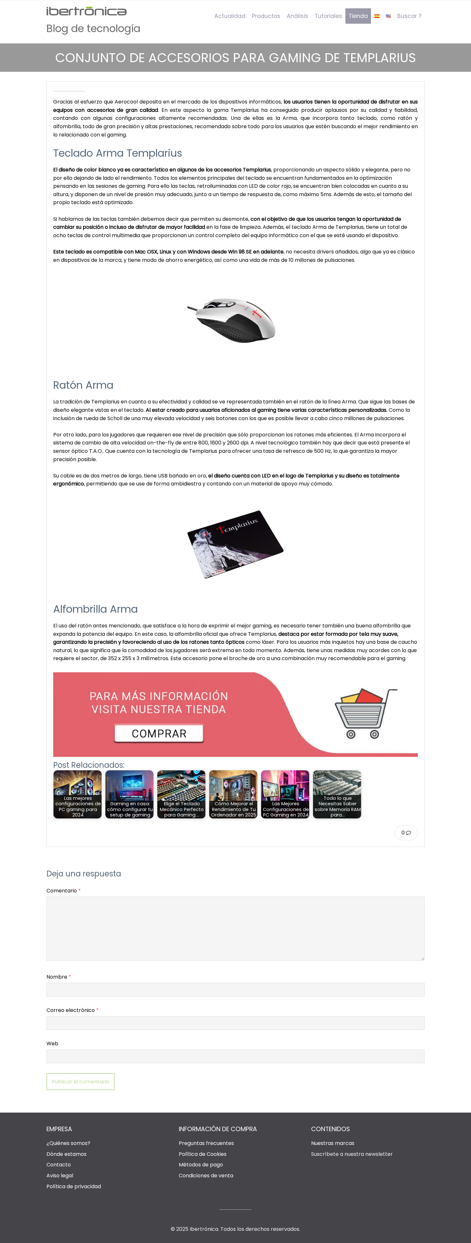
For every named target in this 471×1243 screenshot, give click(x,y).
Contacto (58, 1164)
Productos (266, 16)
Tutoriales (328, 16)
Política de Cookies (203, 1154)
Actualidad (229, 16)
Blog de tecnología (93, 28)
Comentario (63, 890)
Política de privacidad (73, 1186)
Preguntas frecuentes (206, 1143)
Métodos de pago (201, 1164)
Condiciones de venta (206, 1175)
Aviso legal (59, 1175)
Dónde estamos (66, 1154)
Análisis (297, 16)
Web (52, 1043)
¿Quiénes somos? (68, 1143)
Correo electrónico (72, 1010)
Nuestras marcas (332, 1143)
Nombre (58, 977)
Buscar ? (409, 16)
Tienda (358, 16)
